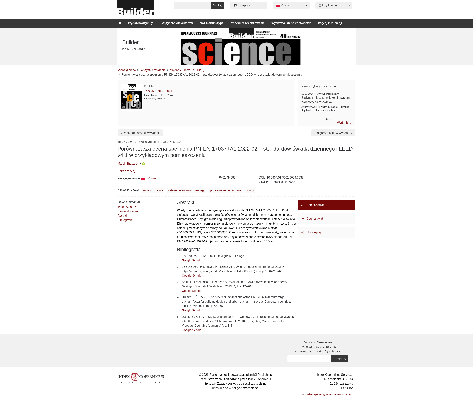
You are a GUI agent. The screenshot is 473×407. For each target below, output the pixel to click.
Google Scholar (192, 260)
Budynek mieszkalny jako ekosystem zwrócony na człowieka (325, 100)
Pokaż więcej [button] (127, 171)
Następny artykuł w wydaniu (331, 132)
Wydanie (343, 122)
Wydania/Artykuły (140, 23)
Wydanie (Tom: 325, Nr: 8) (187, 70)
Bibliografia (125, 220)
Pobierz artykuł (316, 204)
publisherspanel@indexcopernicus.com (327, 394)
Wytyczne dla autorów (177, 23)
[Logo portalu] (135, 9)
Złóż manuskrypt (211, 23)
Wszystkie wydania (153, 70)
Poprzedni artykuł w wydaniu (142, 132)
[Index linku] (141, 377)
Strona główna (126, 70)
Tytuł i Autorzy (127, 206)
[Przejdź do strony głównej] (120, 23)
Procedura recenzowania (247, 23)
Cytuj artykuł (314, 218)
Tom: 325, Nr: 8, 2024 (158, 91)
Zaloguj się (339, 358)
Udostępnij (313, 232)
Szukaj (217, 5)
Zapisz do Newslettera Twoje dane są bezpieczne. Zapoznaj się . (318, 347)
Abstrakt (123, 215)
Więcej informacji (330, 23)
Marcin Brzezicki (128, 163)
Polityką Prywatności (326, 351)
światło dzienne (153, 190)
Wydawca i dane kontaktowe (291, 23)
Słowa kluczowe (128, 211)
